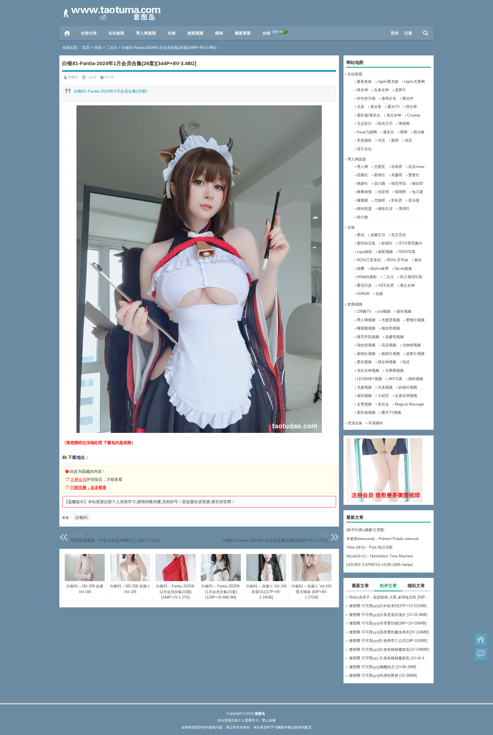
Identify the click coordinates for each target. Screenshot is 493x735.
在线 (274, 32)
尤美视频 (385, 387)
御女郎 (417, 183)
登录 (395, 33)
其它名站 (364, 149)
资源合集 (354, 423)
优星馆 (383, 192)
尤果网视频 (394, 370)
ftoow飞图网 (367, 132)
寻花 (381, 140)
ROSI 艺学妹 (397, 260)
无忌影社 (364, 123)
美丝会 (383, 404)
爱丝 (360, 235)
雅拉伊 (407, 98)
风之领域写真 (411, 277)
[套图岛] (110, 7)
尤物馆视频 (411, 345)
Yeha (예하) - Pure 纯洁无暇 (369, 547)
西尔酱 (419, 132)
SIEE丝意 (386, 285)
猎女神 (411, 107)
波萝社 (400, 90)
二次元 (111, 47)
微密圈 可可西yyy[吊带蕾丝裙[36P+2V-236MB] (388, 623)
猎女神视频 (387, 362)
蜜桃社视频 (366, 354)
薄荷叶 (404, 208)
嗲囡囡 (362, 200)
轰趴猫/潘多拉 (368, 115)
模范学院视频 (368, 337)
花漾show (416, 166)
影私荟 (396, 200)
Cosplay (414, 115)
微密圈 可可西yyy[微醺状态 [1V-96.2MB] (382, 667)
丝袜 (172, 33)
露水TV (393, 107)
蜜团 (395, 140)
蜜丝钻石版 (366, 243)
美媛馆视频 (394, 337)
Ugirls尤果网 (414, 81)
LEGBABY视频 (369, 379)
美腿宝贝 (377, 235)
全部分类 (89, 33)
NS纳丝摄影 (367, 277)
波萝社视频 (415, 354)
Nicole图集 (403, 268)
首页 (67, 33)
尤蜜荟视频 (390, 320)
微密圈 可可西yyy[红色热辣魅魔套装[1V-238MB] (389, 649)
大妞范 (383, 395)
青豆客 (375, 107)
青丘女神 (407, 285)
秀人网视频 (366, 320)
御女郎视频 (390, 328)
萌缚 (403, 132)
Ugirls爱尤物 (388, 81)
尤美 (360, 107)
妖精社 (387, 243)
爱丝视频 (364, 362)
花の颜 (379, 183)
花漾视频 (388, 345)
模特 (219, 33)
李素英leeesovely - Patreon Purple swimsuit (382, 539)
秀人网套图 (146, 33)
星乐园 (413, 200)
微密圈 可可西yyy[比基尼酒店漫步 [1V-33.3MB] (388, 614)
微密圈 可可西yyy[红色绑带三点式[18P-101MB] (388, 640)
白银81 (81, 517)
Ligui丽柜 (364, 252)
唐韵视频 (364, 395)
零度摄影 (364, 140)
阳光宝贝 (385, 123)
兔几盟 (417, 192)
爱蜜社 (413, 175)
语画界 (396, 166)
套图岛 (73, 77)
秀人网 (362, 166)
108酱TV (364, 311)
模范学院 (398, 183)
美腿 (379, 294)
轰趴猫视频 (366, 412)
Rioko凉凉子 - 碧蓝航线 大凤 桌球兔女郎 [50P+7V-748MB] (390, 597)
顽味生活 (385, 208)
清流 (408, 140)
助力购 (362, 217)
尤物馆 (379, 200)
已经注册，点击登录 (88, 487)
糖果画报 (364, 192)
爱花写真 (364, 285)
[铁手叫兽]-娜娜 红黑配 (365, 530)
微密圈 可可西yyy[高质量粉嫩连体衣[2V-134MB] (389, 632)
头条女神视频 (406, 395)
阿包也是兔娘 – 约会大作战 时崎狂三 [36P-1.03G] (115, 540)
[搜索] (426, 33)
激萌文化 (388, 98)
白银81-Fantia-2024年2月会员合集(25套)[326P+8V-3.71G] (275, 540)
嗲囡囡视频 (366, 328)
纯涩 (406, 362)
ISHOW (363, 294)
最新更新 (243, 33)
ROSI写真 (407, 252)
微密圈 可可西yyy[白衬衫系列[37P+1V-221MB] (388, 606)
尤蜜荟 (379, 166)
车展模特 (375, 423)
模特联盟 (364, 208)
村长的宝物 (366, 98)
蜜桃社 (379, 175)
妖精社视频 (408, 387)
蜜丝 (418, 260)
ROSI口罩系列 (369, 260)
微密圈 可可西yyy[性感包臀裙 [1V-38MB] (383, 675)
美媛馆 (396, 175)
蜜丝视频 (404, 311)
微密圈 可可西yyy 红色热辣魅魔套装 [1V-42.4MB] (390, 658)
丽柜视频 (385, 252)
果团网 (404, 123)
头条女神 (381, 90)
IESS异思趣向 (410, 243)
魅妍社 (362, 183)
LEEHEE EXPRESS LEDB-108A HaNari (379, 565)
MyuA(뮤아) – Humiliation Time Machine (379, 556)
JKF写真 (395, 379)
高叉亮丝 (398, 235)
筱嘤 (360, 268)
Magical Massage (409, 404)
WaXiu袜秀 (379, 268)
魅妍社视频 (390, 354)
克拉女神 (393, 115)
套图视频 (195, 33)
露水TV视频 (391, 412)
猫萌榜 (400, 192)
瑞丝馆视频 (366, 345)
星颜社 (362, 175)
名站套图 (116, 33)
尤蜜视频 (364, 387)
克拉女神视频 (368, 370)
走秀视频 (364, 404)
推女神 (362, 90)
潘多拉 (388, 132)
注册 (408, 33)
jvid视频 (384, 311)
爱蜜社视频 (415, 320)
